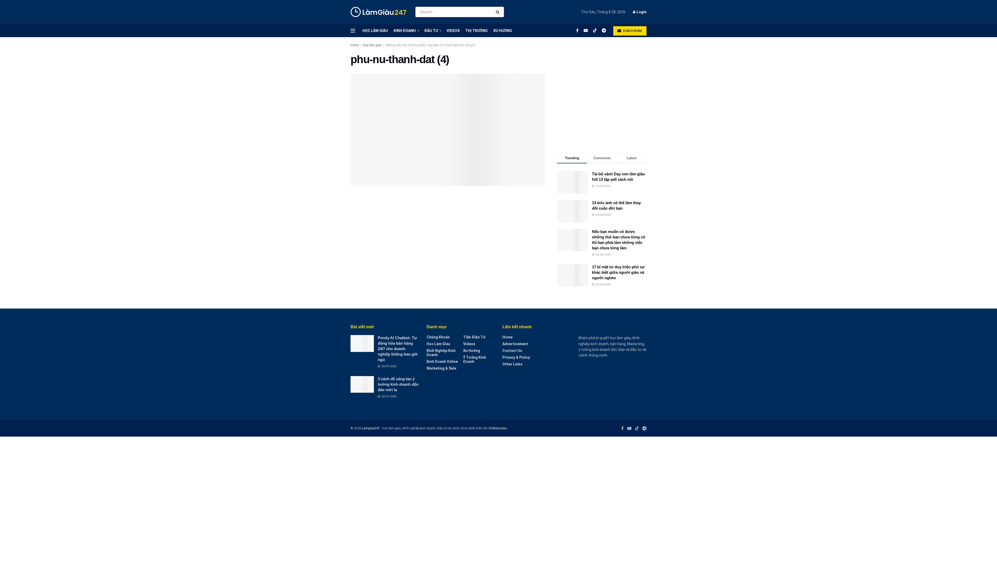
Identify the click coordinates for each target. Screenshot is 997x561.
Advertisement (515, 344)
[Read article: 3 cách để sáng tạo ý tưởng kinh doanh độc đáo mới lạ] (362, 384)
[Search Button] (498, 12)
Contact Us (512, 351)
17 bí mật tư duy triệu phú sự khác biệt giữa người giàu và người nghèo (618, 272)
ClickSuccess (497, 428)
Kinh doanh (405, 31)
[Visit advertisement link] (601, 98)
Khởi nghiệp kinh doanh (441, 353)
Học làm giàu (375, 31)
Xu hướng (502, 31)
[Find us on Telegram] (604, 30)
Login (641, 12)
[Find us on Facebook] (577, 30)
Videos (453, 31)
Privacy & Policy (516, 357)
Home (355, 45)
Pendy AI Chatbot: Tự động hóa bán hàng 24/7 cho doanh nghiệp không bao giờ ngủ (398, 349)
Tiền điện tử (474, 337)
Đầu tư (431, 31)
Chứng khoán (438, 337)
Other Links (512, 364)
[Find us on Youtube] (586, 30)
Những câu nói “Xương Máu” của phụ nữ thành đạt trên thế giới (430, 45)
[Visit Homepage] (378, 12)
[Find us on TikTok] (595, 30)
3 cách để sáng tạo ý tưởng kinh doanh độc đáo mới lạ (398, 384)
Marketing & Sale (441, 368)
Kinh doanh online (442, 361)
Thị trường (476, 31)
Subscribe (632, 31)
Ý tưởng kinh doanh (474, 359)
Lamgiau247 (371, 428)
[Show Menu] (353, 30)
